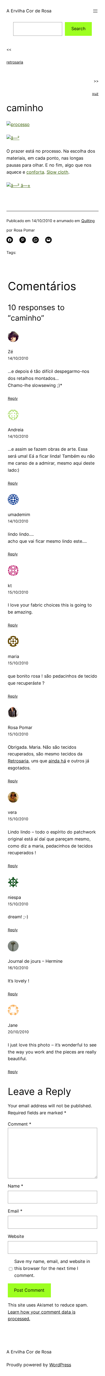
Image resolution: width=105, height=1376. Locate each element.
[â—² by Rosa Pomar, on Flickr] (12, 138)
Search (78, 28)
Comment (19, 1124)
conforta (35, 172)
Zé (10, 351)
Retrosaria (18, 761)
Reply (13, 398)
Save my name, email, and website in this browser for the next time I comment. (52, 1268)
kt (10, 585)
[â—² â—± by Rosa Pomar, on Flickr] (18, 185)
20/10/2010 (18, 1032)
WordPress (60, 1364)
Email (15, 1211)
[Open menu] (95, 11)
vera (12, 812)
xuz (95, 93)
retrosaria (14, 62)
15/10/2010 (18, 592)
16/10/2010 (18, 967)
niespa (14, 897)
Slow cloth (57, 172)
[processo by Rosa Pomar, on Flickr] (18, 124)
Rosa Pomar (20, 727)
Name (15, 1186)
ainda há (57, 761)
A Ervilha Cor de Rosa (28, 10)
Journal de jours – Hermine (35, 961)
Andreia (15, 429)
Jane (13, 1025)
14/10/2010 (18, 358)
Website (16, 1236)
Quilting (88, 220)
